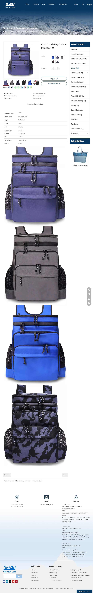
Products (35, 572)
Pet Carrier (75, 124)
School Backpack (77, 110)
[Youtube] (13, 581)
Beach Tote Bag (76, 115)
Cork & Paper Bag (77, 129)
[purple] (57, 57)
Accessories (75, 133)
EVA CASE (74, 119)
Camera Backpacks (77, 77)
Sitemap (62, 588)
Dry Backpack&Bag (56, 580)
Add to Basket (53, 83)
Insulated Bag (37, 481)
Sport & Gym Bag (77, 73)
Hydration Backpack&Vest (80, 63)
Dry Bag (74, 49)
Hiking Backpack (76, 570)
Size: (5, 98)
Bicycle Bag (53, 572)
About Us (35, 577)
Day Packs (53, 577)
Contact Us (35, 580)
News (34, 575)
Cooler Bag (75, 68)
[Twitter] (10, 581)
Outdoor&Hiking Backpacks (80, 59)
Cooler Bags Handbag (79, 165)
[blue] (53, 57)
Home (34, 570)
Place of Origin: (8, 96)
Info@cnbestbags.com (46, 504)
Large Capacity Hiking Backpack (80, 575)
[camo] (57, 62)
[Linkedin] (7, 581)
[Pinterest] (16, 581)
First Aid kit (75, 91)
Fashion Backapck (77, 82)
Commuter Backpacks (78, 87)
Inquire (52, 79)
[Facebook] (4, 581)
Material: (35, 96)
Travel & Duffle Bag (78, 96)
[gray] (62, 57)
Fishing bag (75, 105)
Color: (35, 98)
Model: (6, 93)
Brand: (35, 93)
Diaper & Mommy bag (78, 101)
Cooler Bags (7, 481)
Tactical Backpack (77, 54)
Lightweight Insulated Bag (22, 481)
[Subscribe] (19, 576)
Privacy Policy (70, 588)
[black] (53, 62)
